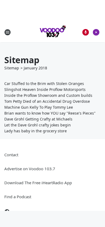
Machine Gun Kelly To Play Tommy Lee (38, 107)
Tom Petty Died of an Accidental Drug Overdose (47, 101)
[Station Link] (52, 32)
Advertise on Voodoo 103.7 (29, 168)
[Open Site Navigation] (7, 32)
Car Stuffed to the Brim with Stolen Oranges (44, 83)
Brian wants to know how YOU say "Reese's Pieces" (50, 113)
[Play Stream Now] (96, 32)
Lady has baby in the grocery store (35, 130)
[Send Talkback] (85, 32)
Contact (11, 154)
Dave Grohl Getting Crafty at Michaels (38, 119)
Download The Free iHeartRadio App (38, 182)
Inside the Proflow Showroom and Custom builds (48, 95)
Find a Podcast (17, 196)
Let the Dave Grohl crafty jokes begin (37, 124)
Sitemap (11, 67)
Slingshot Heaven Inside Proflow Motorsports (45, 89)
